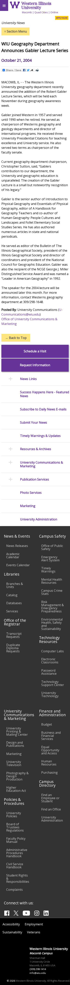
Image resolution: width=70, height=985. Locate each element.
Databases (14, 603)
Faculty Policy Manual (15, 840)
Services (12, 611)
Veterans (33, 932)
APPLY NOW (61, 18)
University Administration (38, 519)
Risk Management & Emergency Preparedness (52, 606)
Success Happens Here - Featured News (44, 394)
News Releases (17, 546)
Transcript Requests (14, 635)
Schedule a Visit (35, 351)
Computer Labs (52, 651)
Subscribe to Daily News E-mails (43, 409)
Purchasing (49, 772)
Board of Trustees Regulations (15, 827)
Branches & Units (14, 585)
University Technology (50, 694)
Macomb (27, 12)
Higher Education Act (16, 789)
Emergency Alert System (50, 558)
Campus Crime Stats (51, 592)
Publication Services (34, 479)
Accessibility (11, 924)
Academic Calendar (13, 555)
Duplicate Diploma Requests (13, 648)
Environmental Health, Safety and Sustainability (52, 624)
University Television (13, 763)
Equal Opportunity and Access (50, 750)
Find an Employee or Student (50, 798)
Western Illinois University (36, 5)
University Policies (13, 814)
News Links (28, 379)
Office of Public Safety (52, 547)
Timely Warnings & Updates (40, 436)
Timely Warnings (48, 569)
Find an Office (51, 809)
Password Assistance (49, 672)
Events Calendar (18, 565)
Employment (34, 924)
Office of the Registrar (15, 622)
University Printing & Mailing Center (17, 731)
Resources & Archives (35, 449)
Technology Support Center (52, 683)
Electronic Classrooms (49, 660)
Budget (46, 724)
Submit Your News (33, 422)
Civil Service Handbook (14, 865)
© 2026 (11, 980)
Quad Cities (41, 12)
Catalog (12, 595)
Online (54, 12)
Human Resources (48, 762)
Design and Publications (15, 744)
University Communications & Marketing (41, 464)
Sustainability (12, 932)
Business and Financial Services (51, 735)
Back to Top (16, 337)
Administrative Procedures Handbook (16, 853)
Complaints (14, 889)
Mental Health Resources (51, 581)
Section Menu (15, 31)
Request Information (35, 365)
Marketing (27, 506)
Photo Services (31, 493)
